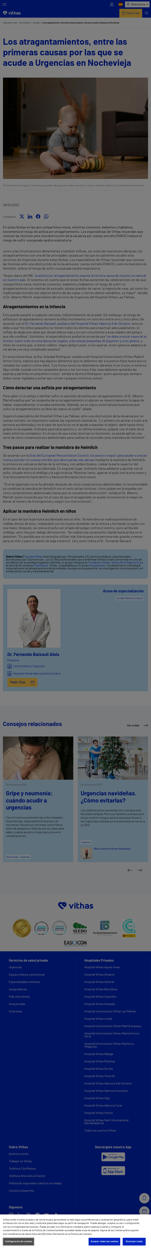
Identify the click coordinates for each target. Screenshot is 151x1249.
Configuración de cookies (18, 1241)
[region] (75, 1231)
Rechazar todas (134, 1241)
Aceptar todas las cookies (104, 1241)
